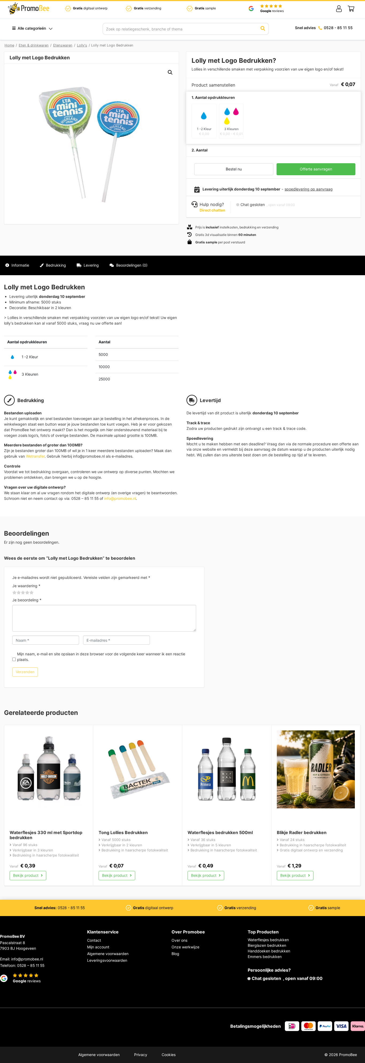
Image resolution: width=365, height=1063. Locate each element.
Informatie (19, 265)
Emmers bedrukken (265, 956)
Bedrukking (55, 265)
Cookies (169, 1054)
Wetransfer (35, 456)
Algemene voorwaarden (108, 953)
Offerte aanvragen (316, 169)
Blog (175, 953)
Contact (94, 940)
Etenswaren (62, 45)
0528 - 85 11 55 (338, 27)
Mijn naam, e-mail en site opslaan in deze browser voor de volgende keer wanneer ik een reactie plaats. (101, 657)
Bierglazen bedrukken (267, 945)
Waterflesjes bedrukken (268, 939)
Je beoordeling (26, 600)
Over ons (179, 940)
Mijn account (98, 947)
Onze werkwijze (185, 947)
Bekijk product (26, 875)
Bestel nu (234, 169)
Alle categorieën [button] (31, 28)
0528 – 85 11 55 (30, 965)
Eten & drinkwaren (34, 45)
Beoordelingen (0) (131, 265)
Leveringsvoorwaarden (107, 960)
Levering (91, 265)
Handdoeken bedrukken (269, 951)
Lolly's (82, 45)
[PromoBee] (28, 8)
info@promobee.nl (120, 498)
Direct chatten (212, 210)
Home (9, 45)
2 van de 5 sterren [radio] (16, 593)
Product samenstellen (337, 265)
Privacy (140, 1054)
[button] (170, 72)
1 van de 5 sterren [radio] (14, 593)
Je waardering (26, 585)
